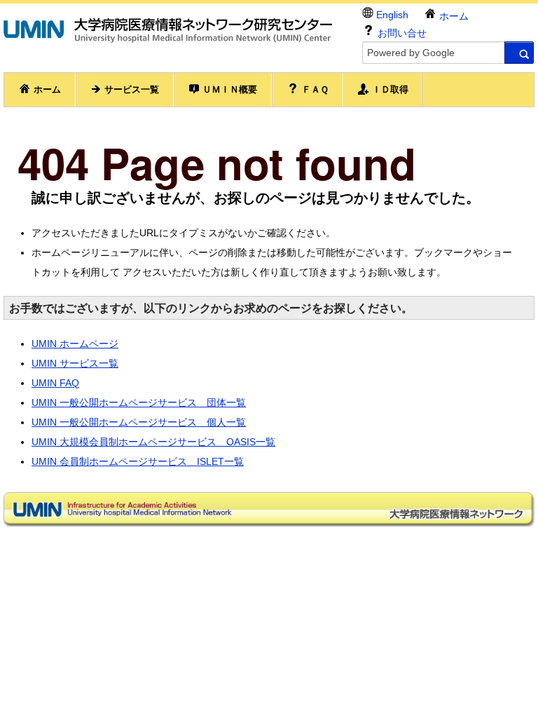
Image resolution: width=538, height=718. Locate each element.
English (390, 14)
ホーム (452, 16)
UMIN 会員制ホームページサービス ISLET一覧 (138, 461)
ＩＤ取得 (388, 89)
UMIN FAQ (55, 382)
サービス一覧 (130, 89)
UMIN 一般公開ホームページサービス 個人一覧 (139, 422)
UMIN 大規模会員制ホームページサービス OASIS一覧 (153, 441)
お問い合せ (401, 33)
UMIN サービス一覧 (75, 363)
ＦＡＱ (314, 89)
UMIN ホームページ (75, 343)
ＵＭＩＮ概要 (228, 89)
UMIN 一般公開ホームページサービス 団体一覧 (139, 402)
